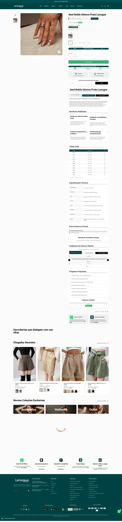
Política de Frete (91, 489)
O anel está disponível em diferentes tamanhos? (80, 278)
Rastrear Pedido (54, 493)
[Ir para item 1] (15, 15)
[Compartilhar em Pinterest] (105, 312)
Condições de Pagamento (93, 485)
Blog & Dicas (72, 485)
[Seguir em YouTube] (26, 509)
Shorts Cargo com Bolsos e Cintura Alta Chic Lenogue (49, 383)
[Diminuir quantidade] (70, 56)
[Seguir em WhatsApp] (29, 509)
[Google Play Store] (44, 509)
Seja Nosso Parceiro (92, 497)
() (88, 467)
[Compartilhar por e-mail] (107, 312)
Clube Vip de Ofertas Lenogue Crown (76, 487)
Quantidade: (70, 53)
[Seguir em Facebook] (21, 509)
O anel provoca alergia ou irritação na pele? (79, 288)
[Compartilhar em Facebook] (101, 312)
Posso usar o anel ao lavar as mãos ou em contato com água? (82, 282)
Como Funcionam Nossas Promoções (76, 489)
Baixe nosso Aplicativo (74, 483)
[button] (84, 19)
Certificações (91, 483)
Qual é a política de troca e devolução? (78, 285)
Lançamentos (53, 483)
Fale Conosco (88, 305)
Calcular (101, 83)
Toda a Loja (53, 491)
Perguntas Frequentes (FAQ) (75, 495)
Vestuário (52, 487)
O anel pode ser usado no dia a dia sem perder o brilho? (81, 275)
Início (52, 481)
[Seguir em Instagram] (23, 509)
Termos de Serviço (92, 495)
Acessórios (53, 485)
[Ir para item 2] (15, 20)
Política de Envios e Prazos (93, 487)
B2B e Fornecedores (92, 481)
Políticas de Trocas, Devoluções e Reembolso (96, 493)
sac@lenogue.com (39, 481)
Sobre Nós (71, 499)
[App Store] (53, 509)
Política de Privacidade (93, 491)
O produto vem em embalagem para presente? (79, 291)
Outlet (52, 489)
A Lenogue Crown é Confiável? (75, 481)
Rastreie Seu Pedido (73, 497)
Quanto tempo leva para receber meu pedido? (79, 295)
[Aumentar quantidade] (75, 56)
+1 (79, 391)
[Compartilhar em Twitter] (103, 312)
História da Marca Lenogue (74, 493)
